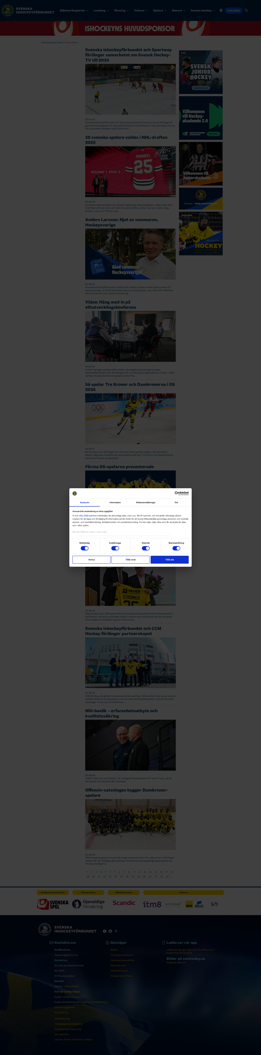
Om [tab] (176, 502)
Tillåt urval (131, 559)
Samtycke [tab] (84, 502)
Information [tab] (115, 502)
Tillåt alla (169, 559)
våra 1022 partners (88, 515)
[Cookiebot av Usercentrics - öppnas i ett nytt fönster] (177, 493)
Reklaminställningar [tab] (145, 502)
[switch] (115, 548)
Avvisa (91, 559)
